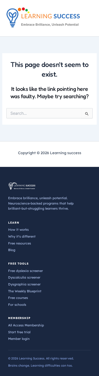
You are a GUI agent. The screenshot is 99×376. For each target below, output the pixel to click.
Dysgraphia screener (24, 284)
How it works (18, 229)
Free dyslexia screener (25, 271)
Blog (11, 250)
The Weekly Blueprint (24, 291)
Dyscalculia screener (24, 277)
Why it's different (22, 236)
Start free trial (19, 332)
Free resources (19, 243)
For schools (17, 304)
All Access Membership (26, 325)
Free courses (18, 298)
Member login (19, 339)
